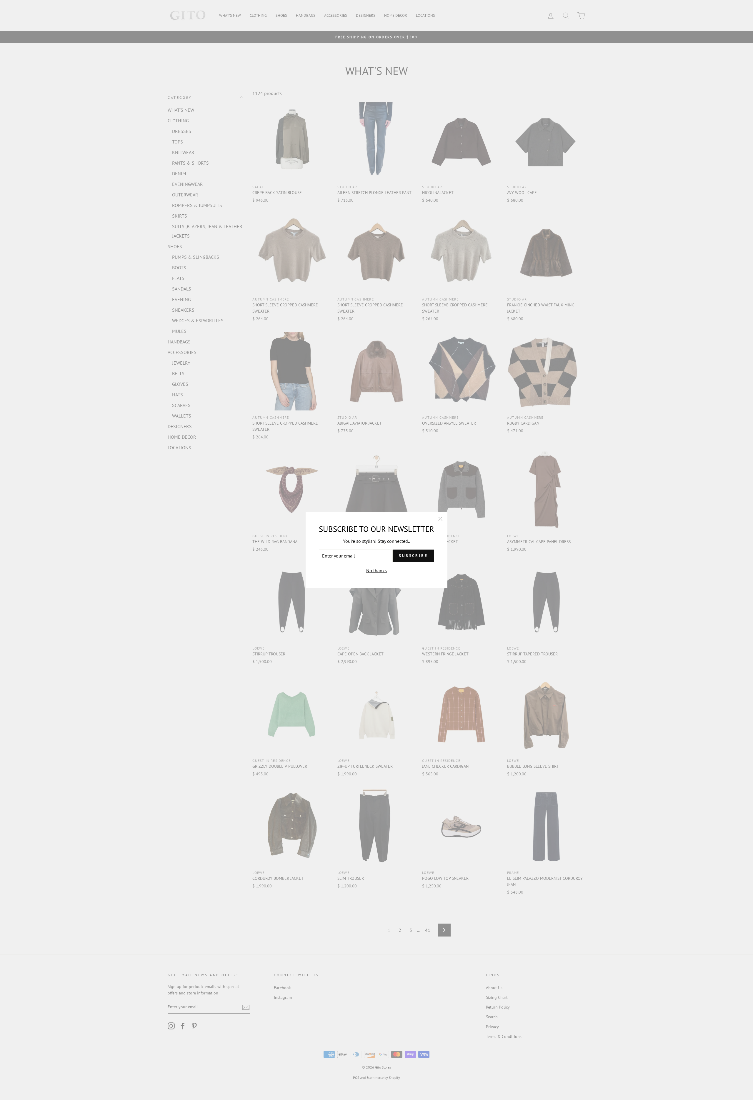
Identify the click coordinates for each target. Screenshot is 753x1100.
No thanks (376, 570)
